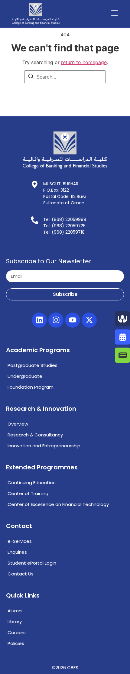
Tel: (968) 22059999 (64, 219)
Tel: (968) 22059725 (64, 226)
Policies (16, 643)
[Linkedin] (39, 320)
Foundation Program (31, 387)
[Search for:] (65, 76)
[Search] (31, 77)
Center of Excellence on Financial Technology (58, 504)
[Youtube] (72, 320)
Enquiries (17, 552)
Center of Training (28, 493)
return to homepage (84, 62)
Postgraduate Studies (32, 365)
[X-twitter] (89, 320)
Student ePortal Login (32, 563)
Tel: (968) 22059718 (64, 232)
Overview (18, 424)
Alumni (15, 611)
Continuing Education (32, 482)
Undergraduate (25, 376)
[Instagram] (55, 320)
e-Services (20, 541)
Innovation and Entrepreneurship (44, 445)
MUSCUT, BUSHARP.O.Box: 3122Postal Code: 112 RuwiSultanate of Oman (64, 193)
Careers (17, 632)
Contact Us (21, 574)
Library (15, 621)
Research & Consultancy (35, 435)
